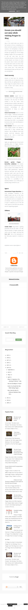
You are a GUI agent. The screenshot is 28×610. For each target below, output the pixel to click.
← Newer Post (6, 327)
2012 (8, 397)
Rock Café (7, 234)
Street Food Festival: (10, 112)
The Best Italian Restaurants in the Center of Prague (18, 497)
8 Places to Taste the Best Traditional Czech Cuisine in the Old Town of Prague (14, 481)
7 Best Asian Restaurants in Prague (17, 434)
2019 (8, 355)
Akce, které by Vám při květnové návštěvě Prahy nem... (14, 392)
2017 (8, 360)
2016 (8, 362)
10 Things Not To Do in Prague (18, 526)
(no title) (7, 539)
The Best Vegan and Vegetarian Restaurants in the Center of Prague (18, 452)
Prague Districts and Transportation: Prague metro (14, 467)
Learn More (12, 11)
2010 (8, 400)
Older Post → (22, 327)
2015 (8, 365)
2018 (8, 357)
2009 (8, 402)
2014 (8, 367)
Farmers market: (9, 96)
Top (14, 607)
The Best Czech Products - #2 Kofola (17, 419)
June (9, 372)
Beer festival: (8, 125)
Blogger (17, 577)
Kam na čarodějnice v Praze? (14, 383)
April (9, 377)
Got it (18, 11)
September (10, 369)
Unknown (14, 265)
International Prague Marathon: (13, 191)
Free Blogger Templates (12, 604)
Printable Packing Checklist (18, 511)
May (9, 374)
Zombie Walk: (9, 226)
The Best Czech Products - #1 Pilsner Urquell (17, 555)
